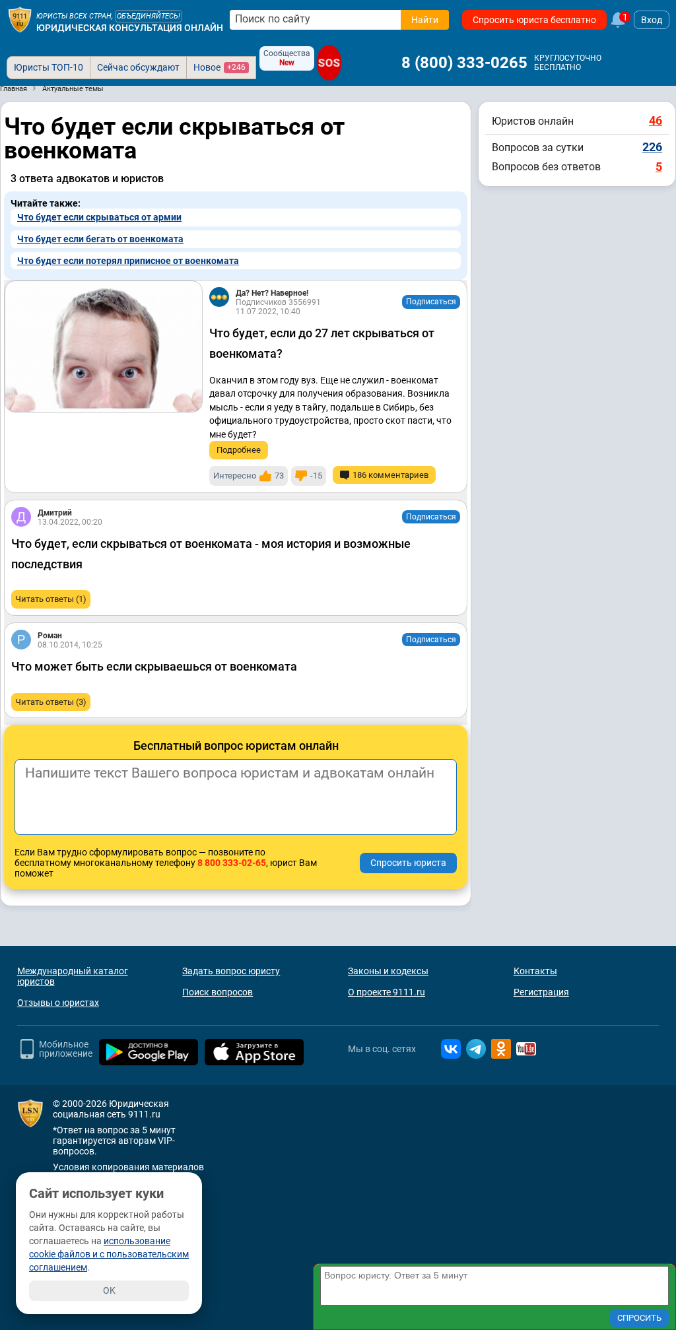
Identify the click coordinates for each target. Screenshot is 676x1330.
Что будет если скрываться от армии (99, 217)
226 (652, 146)
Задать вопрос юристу (231, 971)
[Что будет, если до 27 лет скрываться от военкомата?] (104, 347)
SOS (329, 62)
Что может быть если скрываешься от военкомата (154, 666)
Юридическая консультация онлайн (129, 27)
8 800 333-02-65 (231, 862)
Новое (219, 67)
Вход (651, 20)
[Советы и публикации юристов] (20, 20)
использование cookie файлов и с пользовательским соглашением (109, 1254)
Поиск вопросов (217, 992)
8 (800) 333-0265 (464, 62)
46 (655, 120)
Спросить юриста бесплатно (534, 20)
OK (109, 1290)
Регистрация (541, 992)
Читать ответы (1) (50, 599)
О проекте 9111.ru (386, 992)
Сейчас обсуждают (138, 67)
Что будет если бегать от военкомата (100, 239)
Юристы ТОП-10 (48, 67)
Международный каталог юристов (72, 976)
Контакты (535, 971)
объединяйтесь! (148, 16)
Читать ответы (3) (50, 702)
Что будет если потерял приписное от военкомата (128, 260)
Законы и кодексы (388, 971)
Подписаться (431, 301)
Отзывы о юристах (58, 1002)
